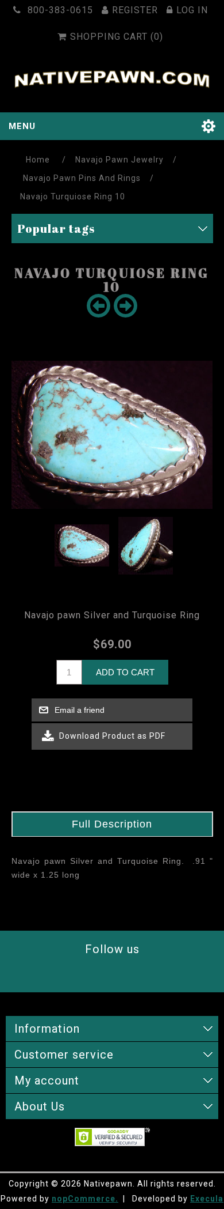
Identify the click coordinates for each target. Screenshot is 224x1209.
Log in (192, 10)
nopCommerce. (85, 1198)
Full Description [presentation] (112, 824)
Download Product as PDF (111, 735)
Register (135, 10)
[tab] (112, 824)
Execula (206, 1198)
